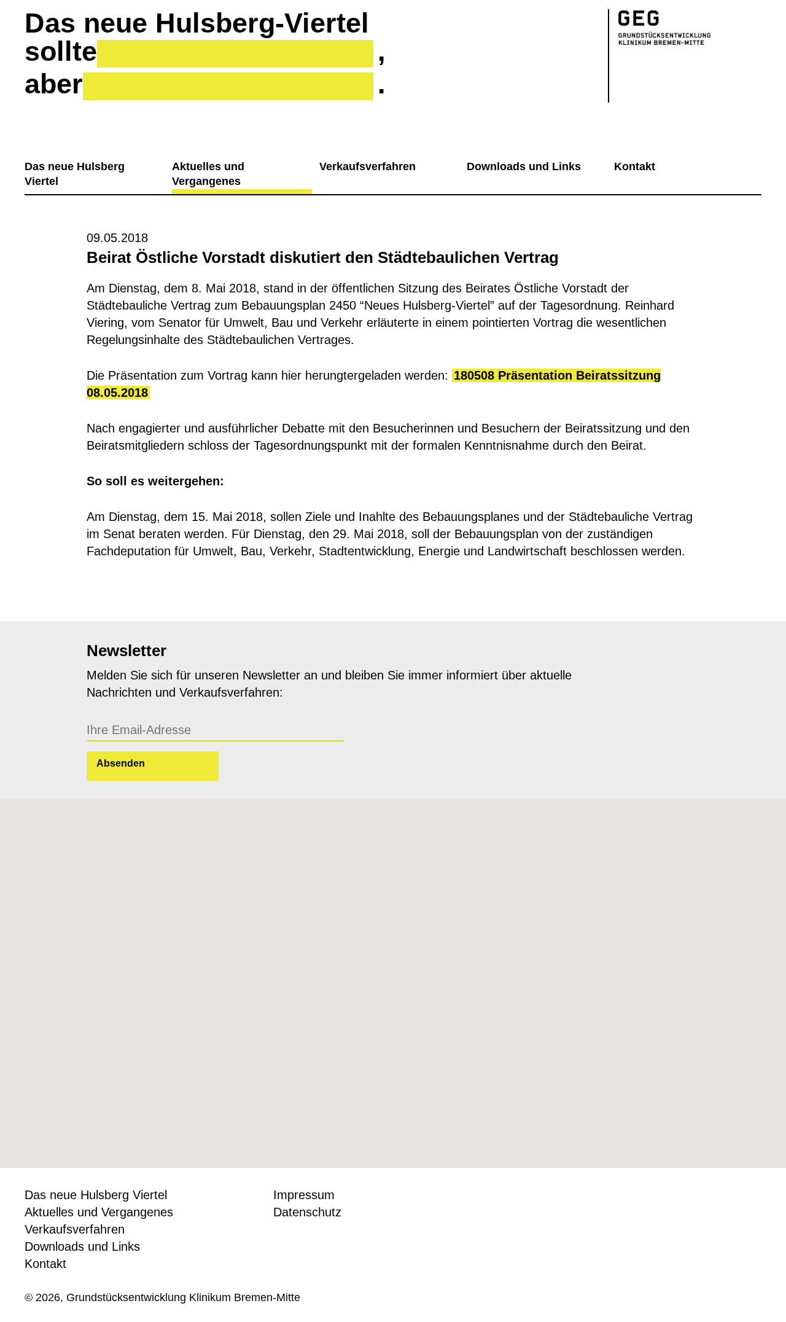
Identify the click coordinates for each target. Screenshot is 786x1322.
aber (54, 84)
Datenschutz (307, 1212)
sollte (61, 51)
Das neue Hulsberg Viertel (75, 173)
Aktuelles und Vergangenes (208, 173)
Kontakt (634, 166)
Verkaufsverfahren (367, 166)
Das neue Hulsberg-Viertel (197, 23)
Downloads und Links (524, 166)
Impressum (304, 1195)
